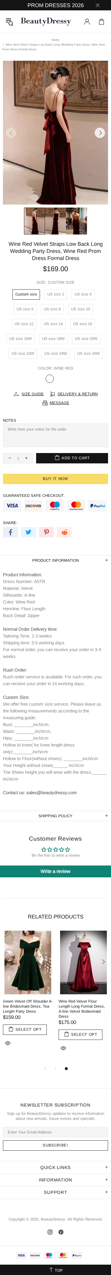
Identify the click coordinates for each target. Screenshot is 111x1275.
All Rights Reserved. (85, 1219)
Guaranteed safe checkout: (34, 495)
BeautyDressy (46, 21)
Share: (10, 523)
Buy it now (55, 478)
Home (55, 39)
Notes (9, 420)
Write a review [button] (55, 871)
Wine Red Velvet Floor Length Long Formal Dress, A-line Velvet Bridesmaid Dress (82, 1009)
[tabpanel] (28, 995)
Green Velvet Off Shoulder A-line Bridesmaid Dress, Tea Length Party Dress (28, 1006)
